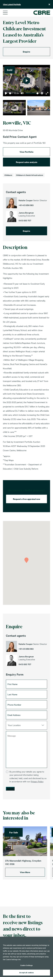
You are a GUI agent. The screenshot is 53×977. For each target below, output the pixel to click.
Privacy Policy (37, 781)
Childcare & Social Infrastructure (29, 175)
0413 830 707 (25, 664)
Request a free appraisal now (26, 498)
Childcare (8, 175)
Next (47, 81)
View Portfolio (26, 151)
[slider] (11, 93)
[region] (26, 957)
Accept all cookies (26, 972)
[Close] (49, 941)
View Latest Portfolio (12, 4)
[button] (26, 560)
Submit (10, 788)
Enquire (26, 51)
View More (25, 872)
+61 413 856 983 (26, 648)
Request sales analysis (26, 162)
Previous (5, 81)
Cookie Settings (26, 965)
